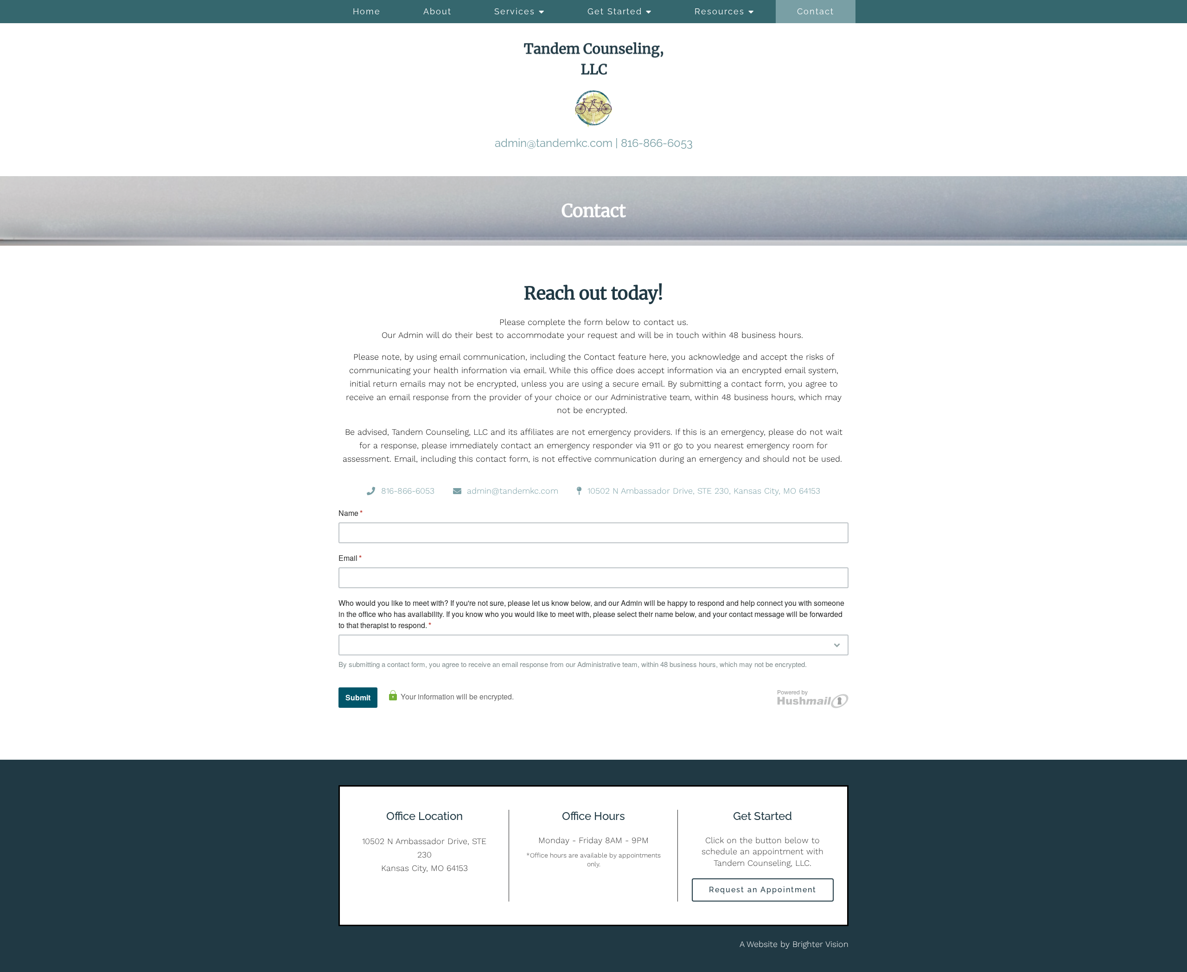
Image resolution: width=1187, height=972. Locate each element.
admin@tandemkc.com (554, 143)
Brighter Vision (820, 944)
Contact (815, 11)
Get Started (614, 11)
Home (367, 11)
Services (514, 11)
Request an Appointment (763, 889)
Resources (720, 11)
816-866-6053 (657, 143)
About (437, 11)
